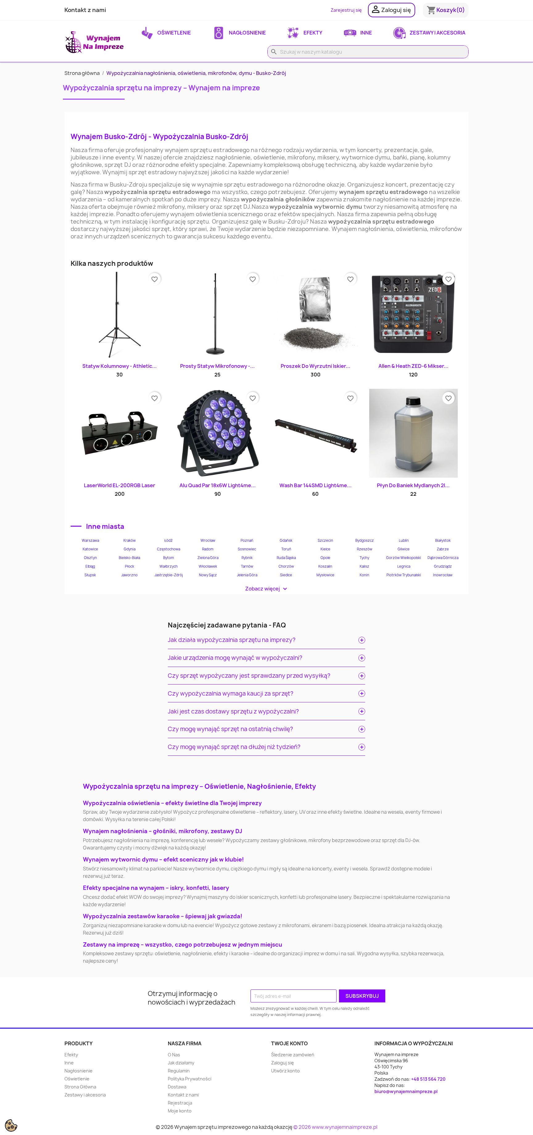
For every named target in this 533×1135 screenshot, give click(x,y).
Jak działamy (181, 1063)
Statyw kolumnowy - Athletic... (119, 366)
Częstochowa (168, 549)
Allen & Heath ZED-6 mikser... (413, 366)
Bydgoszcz (364, 540)
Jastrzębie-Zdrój (169, 575)
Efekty (312, 32)
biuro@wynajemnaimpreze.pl (406, 1091)
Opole (325, 558)
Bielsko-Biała (129, 558)
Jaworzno (129, 575)
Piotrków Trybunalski (403, 575)
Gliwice (404, 549)
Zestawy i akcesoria (437, 32)
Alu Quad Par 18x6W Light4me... (218, 485)
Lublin (404, 540)
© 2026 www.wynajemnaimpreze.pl (335, 1127)
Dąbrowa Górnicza (443, 558)
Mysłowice (325, 575)
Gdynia (129, 549)
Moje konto (180, 1111)
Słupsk (90, 575)
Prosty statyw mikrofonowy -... (217, 366)
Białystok (443, 540)
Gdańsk (286, 540)
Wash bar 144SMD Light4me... (315, 485)
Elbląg (90, 566)
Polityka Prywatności (189, 1079)
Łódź (168, 540)
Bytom (168, 558)
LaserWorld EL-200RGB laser (119, 485)
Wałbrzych (168, 566)
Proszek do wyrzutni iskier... (315, 366)
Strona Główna (80, 1087)
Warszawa (90, 540)
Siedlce (286, 575)
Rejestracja (180, 1103)
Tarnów (247, 566)
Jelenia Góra (247, 575)
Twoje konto (289, 1043)
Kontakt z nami (85, 10)
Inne (365, 32)
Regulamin (179, 1071)
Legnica (403, 566)
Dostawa (177, 1087)
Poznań (247, 540)
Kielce (325, 549)
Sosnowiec (247, 549)
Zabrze (443, 549)
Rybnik (247, 558)
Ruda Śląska (286, 558)
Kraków (129, 540)
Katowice (90, 549)
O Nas (174, 1055)
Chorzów (286, 566)
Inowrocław (442, 575)
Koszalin (325, 566)
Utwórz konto (285, 1071)
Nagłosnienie (247, 32)
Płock (129, 566)
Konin (364, 575)
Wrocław (207, 540)
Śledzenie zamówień (292, 1055)
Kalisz (364, 566)
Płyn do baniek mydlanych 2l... (413, 485)
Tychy (364, 558)
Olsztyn (90, 558)
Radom (207, 549)
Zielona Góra (207, 558)
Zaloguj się (282, 1063)
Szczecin (325, 540)
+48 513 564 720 (428, 1079)
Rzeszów (364, 549)
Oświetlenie (173, 32)
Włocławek (208, 566)
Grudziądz (443, 566)
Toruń (286, 549)
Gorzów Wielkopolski (403, 558)
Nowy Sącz (208, 575)
